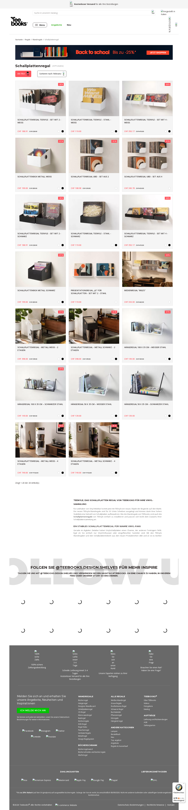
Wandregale (85, 696)
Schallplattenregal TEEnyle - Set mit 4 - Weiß (146, 121)
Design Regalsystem (86, 739)
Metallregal (82, 736)
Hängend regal (117, 721)
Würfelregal (82, 755)
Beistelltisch (115, 734)
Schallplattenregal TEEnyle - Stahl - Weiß (91, 121)
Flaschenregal (83, 730)
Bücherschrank (87, 745)
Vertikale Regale (84, 733)
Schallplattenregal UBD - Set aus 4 (143, 176)
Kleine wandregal (85, 715)
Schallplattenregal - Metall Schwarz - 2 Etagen (93, 348)
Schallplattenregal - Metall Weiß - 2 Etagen (37, 348)
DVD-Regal (82, 724)
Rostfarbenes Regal (118, 706)
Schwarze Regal (117, 709)
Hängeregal (82, 703)
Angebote (56, 25)
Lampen (114, 731)
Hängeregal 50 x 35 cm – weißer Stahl (91, 404)
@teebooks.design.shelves (87, 567)
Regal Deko (82, 727)
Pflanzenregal (116, 715)
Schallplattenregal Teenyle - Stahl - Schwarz (91, 235)
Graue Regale (116, 703)
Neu (69, 25)
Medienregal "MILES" (135, 290)
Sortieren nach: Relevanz (50, 73)
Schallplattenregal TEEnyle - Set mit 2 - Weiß (39, 121)
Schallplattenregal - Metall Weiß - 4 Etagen (37, 462)
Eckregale (114, 718)
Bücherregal (83, 700)
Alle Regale (118, 696)
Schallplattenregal (85, 709)
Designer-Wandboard (87, 706)
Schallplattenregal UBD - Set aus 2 (90, 176)
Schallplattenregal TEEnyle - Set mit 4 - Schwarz (146, 235)
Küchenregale (83, 721)
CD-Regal (81, 712)
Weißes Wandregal (118, 700)
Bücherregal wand (85, 749)
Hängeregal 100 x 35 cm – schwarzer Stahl (40, 404)
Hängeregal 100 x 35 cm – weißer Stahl (145, 347)
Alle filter (21, 73)
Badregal (81, 718)
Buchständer (116, 712)
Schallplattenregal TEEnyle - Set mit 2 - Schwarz (39, 235)
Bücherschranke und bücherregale (91, 752)
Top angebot (116, 740)
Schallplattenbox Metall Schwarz (36, 290)
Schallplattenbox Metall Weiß (34, 176)
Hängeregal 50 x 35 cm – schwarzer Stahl (146, 404)
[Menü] (183, 784)
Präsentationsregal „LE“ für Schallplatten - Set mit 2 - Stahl (88, 292)
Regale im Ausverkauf (119, 746)
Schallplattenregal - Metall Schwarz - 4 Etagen (93, 462)
